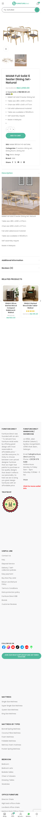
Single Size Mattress (9, 701)
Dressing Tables (8, 780)
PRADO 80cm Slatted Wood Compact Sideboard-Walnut (11, 308)
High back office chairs (11, 803)
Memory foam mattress (11, 745)
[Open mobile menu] (3, 3)
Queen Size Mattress (10, 710)
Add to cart (15, 136)
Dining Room (11, 151)
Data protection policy (11, 592)
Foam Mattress (8, 737)
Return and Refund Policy (9, 583)
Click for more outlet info (32, 487)
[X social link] (15, 162)
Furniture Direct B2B (9, 596)
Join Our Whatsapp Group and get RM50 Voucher (21, 656)
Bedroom (5, 764)
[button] (4, 34)
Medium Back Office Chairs (13, 811)
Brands (4, 600)
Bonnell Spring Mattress (11, 729)
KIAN (13, 158)
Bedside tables (7, 772)
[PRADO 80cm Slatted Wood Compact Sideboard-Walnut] (11, 293)
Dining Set (21, 151)
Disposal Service (8, 563)
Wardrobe (6, 784)
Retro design (15, 154)
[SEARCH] (37, 9)
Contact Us (6, 556)
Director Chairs (8, 799)
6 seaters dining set (24, 148)
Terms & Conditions (10, 588)
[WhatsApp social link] (21, 162)
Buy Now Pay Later (9, 578)
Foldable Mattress (9, 741)
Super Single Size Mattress (12, 706)
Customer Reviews (9, 604)
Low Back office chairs (10, 807)
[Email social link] (18, 162)
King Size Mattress (9, 713)
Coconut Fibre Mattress (11, 733)
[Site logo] (20, 3)
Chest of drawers (8, 776)
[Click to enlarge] (6, 48)
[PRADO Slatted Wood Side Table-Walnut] (30, 293)
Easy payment (7, 574)
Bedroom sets (7, 768)
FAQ (3, 560)
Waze (25, 480)
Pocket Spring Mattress (11, 749)
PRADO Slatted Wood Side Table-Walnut (30, 305)
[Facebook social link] (12, 162)
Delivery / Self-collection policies (9, 569)
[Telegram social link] (24, 162)
